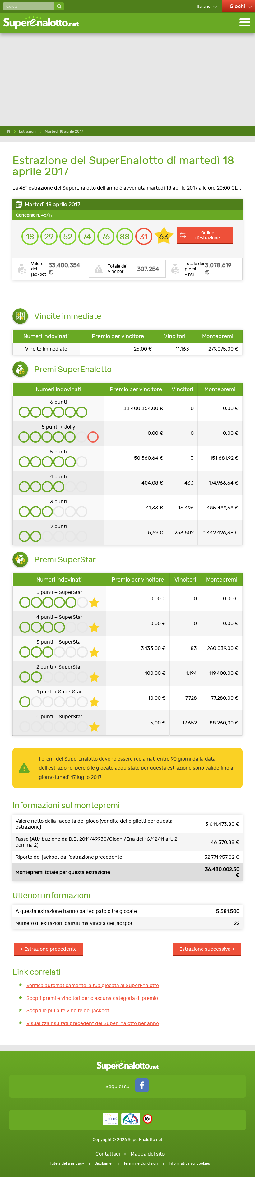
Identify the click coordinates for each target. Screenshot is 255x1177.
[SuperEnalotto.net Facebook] (142, 1090)
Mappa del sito (148, 1154)
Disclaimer (104, 1163)
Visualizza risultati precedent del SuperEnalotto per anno (92, 1023)
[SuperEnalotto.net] (45, 23)
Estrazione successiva (205, 949)
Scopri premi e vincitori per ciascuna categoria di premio (92, 998)
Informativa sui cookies (189, 1163)
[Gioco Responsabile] (121, 1123)
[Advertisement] (127, 79)
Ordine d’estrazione (207, 235)
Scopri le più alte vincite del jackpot (67, 1011)
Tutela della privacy (67, 1163)
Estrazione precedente (50, 949)
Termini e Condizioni (141, 1163)
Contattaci (107, 1154)
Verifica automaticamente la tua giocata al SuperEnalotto (92, 985)
